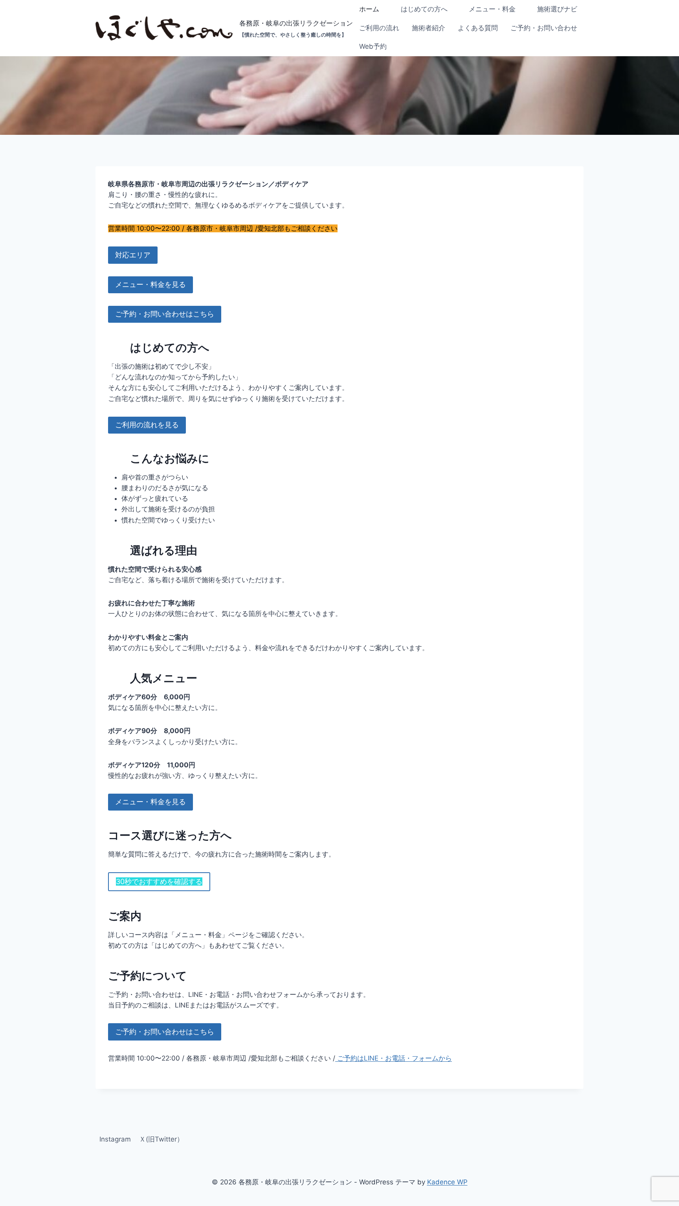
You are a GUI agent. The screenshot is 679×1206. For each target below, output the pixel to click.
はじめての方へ (424, 9)
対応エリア (132, 255)
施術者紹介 (428, 28)
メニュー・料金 (492, 9)
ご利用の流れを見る (147, 425)
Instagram (115, 1139)
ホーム (369, 9)
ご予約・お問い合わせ (543, 28)
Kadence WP (447, 1182)
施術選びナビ (557, 9)
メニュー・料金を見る (150, 284)
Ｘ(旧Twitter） (161, 1139)
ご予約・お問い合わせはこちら (164, 314)
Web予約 (373, 46)
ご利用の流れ (379, 28)
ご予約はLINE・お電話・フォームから (393, 1058)
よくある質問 (478, 28)
